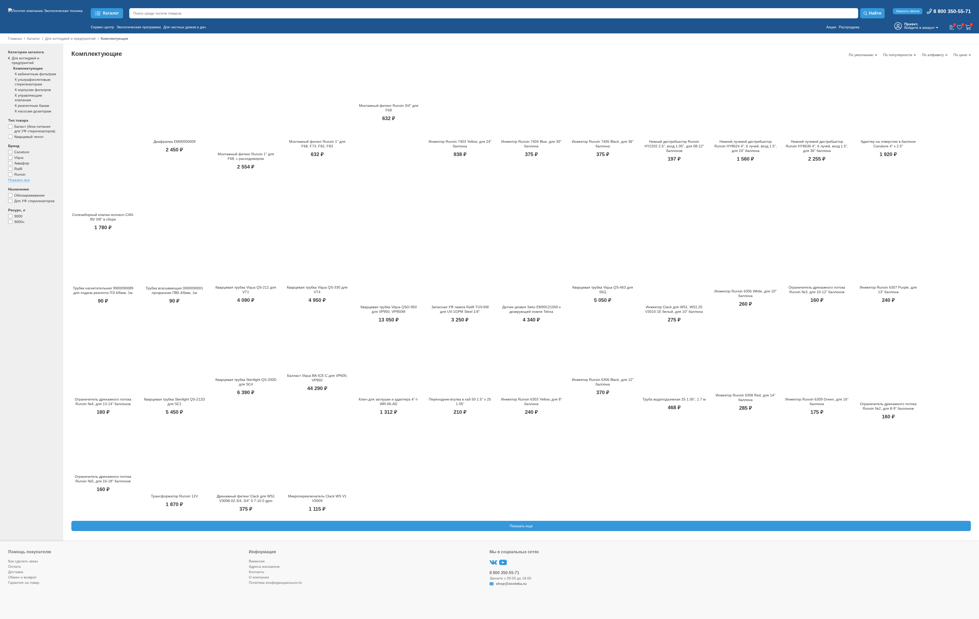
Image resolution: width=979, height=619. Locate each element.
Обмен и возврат (22, 577)
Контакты (256, 572)
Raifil (18, 169)
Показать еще (521, 526)
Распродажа (849, 27)
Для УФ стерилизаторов (34, 201)
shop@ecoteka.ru (511, 584)
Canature (21, 152)
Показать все (19, 180)
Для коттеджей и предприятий (70, 38)
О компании (259, 577)
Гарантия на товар (23, 583)
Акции (831, 27)
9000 (18, 216)
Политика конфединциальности (275, 583)
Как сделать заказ (23, 561)
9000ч (19, 222)
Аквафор (21, 163)
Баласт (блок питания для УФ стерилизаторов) (34, 128)
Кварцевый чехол (28, 137)
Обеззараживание (29, 195)
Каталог (33, 38)
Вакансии (257, 561)
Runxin (19, 174)
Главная (15, 38)
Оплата (14, 566)
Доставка (15, 572)
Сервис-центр (102, 27)
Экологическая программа (139, 27)
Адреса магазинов (264, 566)
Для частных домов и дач (184, 27)
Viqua (18, 158)
